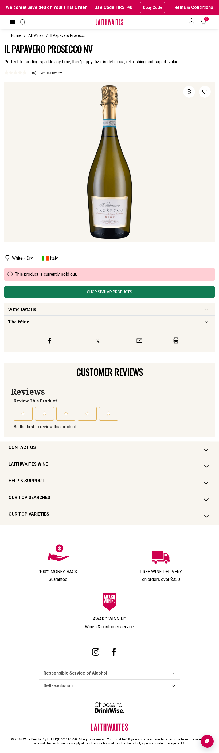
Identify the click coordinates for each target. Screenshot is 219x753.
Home (16, 35)
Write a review (51, 72)
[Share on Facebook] (49, 340)
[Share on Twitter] (97, 340)
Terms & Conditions (193, 7)
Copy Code (152, 7)
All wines (36, 35)
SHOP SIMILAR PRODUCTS (109, 292)
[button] (13, 22)
